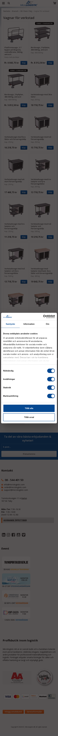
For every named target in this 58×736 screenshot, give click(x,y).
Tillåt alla (29, 408)
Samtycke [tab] (10, 324)
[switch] (51, 379)
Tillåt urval (29, 417)
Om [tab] (47, 324)
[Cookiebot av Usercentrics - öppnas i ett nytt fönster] (43, 316)
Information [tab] (29, 324)
